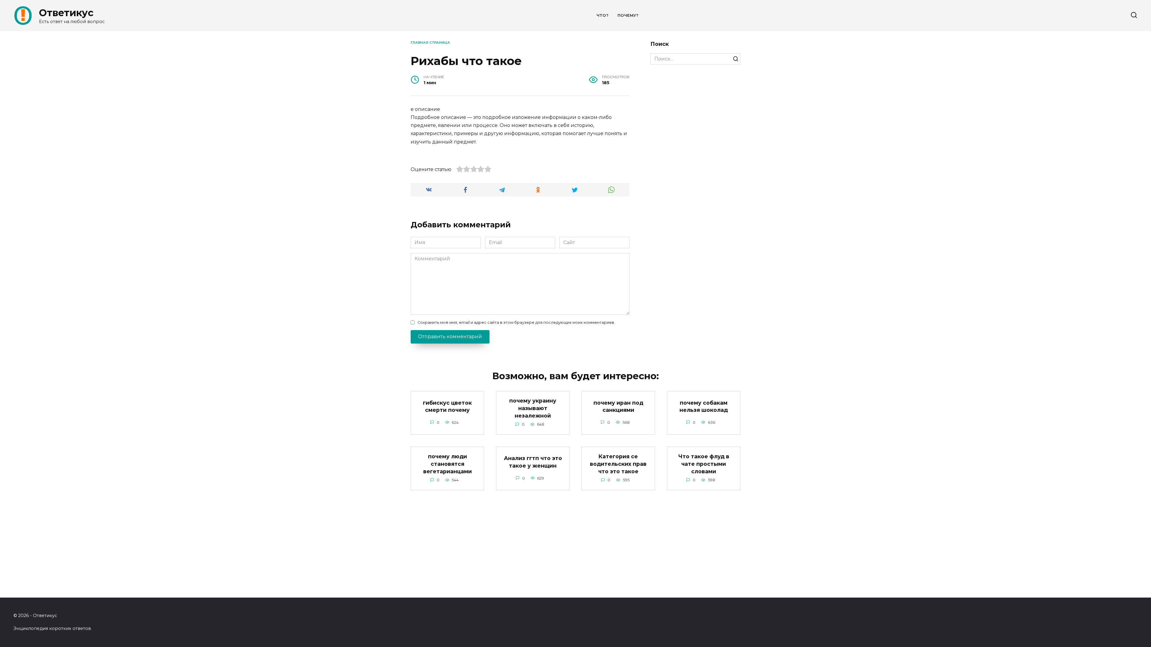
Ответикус (66, 13)
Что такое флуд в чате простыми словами (703, 463)
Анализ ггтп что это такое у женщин (533, 462)
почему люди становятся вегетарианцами (447, 463)
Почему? (627, 15)
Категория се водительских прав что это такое (618, 463)
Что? (602, 15)
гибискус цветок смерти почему (447, 406)
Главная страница (430, 42)
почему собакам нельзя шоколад (704, 406)
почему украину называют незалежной (532, 407)
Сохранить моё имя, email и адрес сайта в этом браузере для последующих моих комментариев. (516, 322)
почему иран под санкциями (618, 406)
